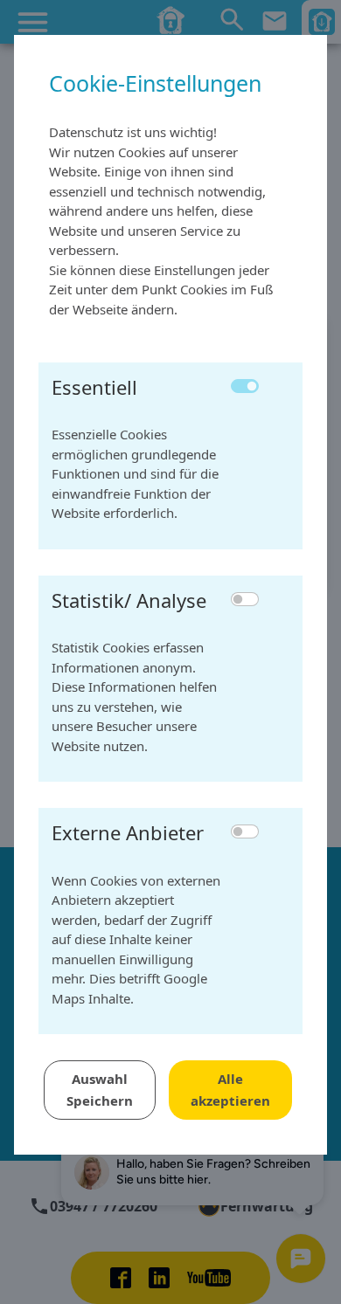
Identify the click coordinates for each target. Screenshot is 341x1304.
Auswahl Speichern (99, 1089)
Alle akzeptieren (230, 1089)
